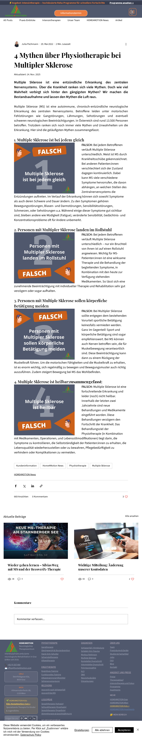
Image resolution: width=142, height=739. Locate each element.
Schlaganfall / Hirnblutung (92, 647)
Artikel (119, 20)
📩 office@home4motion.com (18, 668)
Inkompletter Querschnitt (92, 664)
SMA (83, 674)
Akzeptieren (124, 730)
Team (112, 647)
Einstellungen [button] (81, 730)
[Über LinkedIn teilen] (32, 486)
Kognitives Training (49, 671)
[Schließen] (138, 730)
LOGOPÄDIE (46, 699)
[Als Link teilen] (41, 486)
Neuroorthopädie (50, 720)
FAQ (112, 660)
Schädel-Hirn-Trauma (90, 651)
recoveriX (46, 685)
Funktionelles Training (51, 674)
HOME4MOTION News (98, 20)
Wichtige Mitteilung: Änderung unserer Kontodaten (100, 567)
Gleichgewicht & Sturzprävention (55, 650)
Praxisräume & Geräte (119, 650)
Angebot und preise (120, 672)
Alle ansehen (132, 516)
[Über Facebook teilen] (15, 486)
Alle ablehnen (102, 730)
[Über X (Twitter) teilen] (24, 486)
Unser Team (74, 20)
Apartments (115, 689)
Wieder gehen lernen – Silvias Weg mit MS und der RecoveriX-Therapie (34, 567)
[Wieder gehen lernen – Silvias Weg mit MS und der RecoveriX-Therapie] (36, 541)
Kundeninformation (26, 465)
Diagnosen (86, 642)
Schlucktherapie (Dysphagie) (53, 707)
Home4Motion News (53, 465)
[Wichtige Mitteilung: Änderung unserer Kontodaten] (106, 541)
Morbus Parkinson (89, 654)
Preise (112, 676)
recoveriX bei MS (48, 693)
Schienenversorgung (50, 681)
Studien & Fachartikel (119, 653)
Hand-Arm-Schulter (50, 653)
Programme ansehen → (122, 3)
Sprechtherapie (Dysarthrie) (53, 710)
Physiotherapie (49, 642)
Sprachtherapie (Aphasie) (52, 703)
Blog (112, 663)
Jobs (112, 657)
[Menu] (132, 12)
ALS (82, 671)
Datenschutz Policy (30, 734)
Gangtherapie (47, 647)
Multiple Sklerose (101, 465)
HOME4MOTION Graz (119, 699)
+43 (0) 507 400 (14, 664)
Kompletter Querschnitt (91, 661)
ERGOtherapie (48, 667)
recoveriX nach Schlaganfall (53, 689)
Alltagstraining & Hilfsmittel (53, 677)
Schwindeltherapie (49, 657)
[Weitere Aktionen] (126, 44)
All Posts (7, 20)
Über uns (115, 642)
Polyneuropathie (88, 667)
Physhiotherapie (77, 465)
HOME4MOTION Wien (119, 702)
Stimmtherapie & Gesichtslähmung (56, 713)
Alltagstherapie (48, 660)
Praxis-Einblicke (27, 20)
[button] (70, 13)
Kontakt (113, 667)
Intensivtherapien (51, 20)
